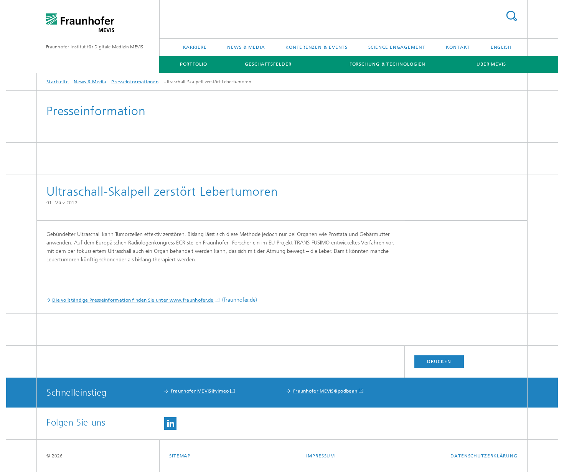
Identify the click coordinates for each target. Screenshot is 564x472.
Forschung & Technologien (388, 64)
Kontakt (458, 47)
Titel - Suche (511, 16)
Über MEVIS (491, 64)
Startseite (57, 81)
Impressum (320, 456)
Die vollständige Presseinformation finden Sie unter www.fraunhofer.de (133, 300)
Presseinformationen (134, 81)
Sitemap (180, 456)
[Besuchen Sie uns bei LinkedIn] (170, 423)
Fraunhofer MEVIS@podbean (325, 391)
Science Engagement (396, 47)
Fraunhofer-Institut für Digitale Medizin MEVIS (94, 47)
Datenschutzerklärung (484, 456)
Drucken (439, 361)
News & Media (246, 47)
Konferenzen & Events (316, 47)
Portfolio (193, 64)
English (501, 47)
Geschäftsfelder (268, 64)
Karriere (195, 47)
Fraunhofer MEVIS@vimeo (200, 391)
